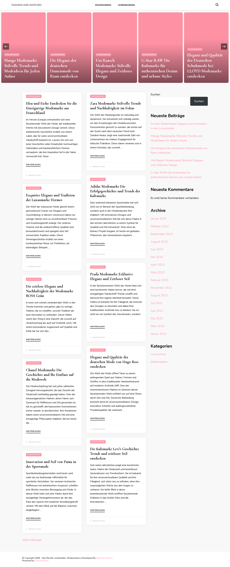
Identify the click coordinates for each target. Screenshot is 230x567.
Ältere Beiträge (32, 540)
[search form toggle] (217, 4)
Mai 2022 (157, 318)
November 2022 (161, 288)
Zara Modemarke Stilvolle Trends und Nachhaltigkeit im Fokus (115, 105)
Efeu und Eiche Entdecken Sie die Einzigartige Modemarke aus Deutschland (51, 108)
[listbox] (115, 46)
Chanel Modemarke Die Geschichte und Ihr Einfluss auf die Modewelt (49, 375)
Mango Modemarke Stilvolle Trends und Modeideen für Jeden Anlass (22, 68)
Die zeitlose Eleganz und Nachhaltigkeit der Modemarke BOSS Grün (49, 291)
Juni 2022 (157, 311)
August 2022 (159, 295)
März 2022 (158, 326)
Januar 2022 (158, 334)
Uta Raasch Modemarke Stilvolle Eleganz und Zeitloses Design (114, 68)
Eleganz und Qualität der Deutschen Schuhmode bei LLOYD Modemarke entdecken (205, 65)
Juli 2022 (157, 303)
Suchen (155, 94)
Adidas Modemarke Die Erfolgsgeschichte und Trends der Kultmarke (115, 191)
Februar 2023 (160, 280)
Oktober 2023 (160, 226)
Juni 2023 (157, 249)
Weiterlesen (33, 165)
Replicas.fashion (104, 558)
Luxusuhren (158, 354)
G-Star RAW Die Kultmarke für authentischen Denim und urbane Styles (159, 68)
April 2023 (158, 265)
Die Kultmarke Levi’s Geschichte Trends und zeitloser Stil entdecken (114, 454)
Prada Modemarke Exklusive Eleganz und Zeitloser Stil (111, 276)
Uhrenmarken (126, 5)
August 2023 (159, 242)
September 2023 (162, 234)
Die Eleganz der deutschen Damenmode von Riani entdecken (64, 68)
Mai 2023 (157, 257)
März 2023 (158, 272)
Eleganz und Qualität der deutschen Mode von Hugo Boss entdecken (114, 362)
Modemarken (103, 5)
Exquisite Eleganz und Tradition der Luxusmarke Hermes (50, 197)
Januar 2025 (158, 219)
